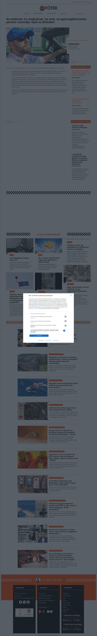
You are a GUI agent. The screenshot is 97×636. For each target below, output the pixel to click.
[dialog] (48, 318)
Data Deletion (41, 340)
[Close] (71, 296)
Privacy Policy (56, 340)
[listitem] (48, 313)
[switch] (65, 316)
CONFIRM (39, 335)
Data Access (48, 340)
